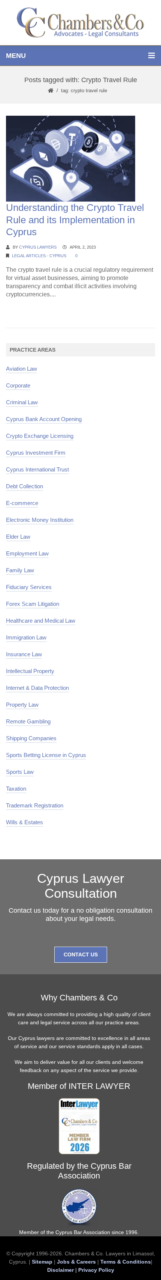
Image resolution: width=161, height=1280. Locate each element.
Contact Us (81, 954)
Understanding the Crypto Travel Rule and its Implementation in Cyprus (75, 219)
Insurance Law (24, 654)
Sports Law (20, 772)
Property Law (22, 704)
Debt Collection (24, 486)
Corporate (18, 385)
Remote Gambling (28, 721)
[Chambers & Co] (80, 22)
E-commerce (22, 503)
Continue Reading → (34, 308)
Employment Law (27, 553)
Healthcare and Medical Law (40, 620)
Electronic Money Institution (39, 520)
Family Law (20, 570)
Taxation (16, 788)
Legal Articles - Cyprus (39, 255)
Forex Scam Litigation (32, 604)
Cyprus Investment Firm (36, 452)
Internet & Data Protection (37, 688)
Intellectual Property (30, 671)
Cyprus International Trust (37, 469)
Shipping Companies (31, 738)
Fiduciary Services (29, 587)
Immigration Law (26, 637)
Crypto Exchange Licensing (39, 436)
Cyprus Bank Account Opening (44, 419)
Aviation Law (21, 368)
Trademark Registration (34, 805)
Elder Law (18, 536)
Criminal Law (22, 402)
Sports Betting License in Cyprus (46, 755)
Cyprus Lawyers (38, 247)
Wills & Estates (24, 822)
